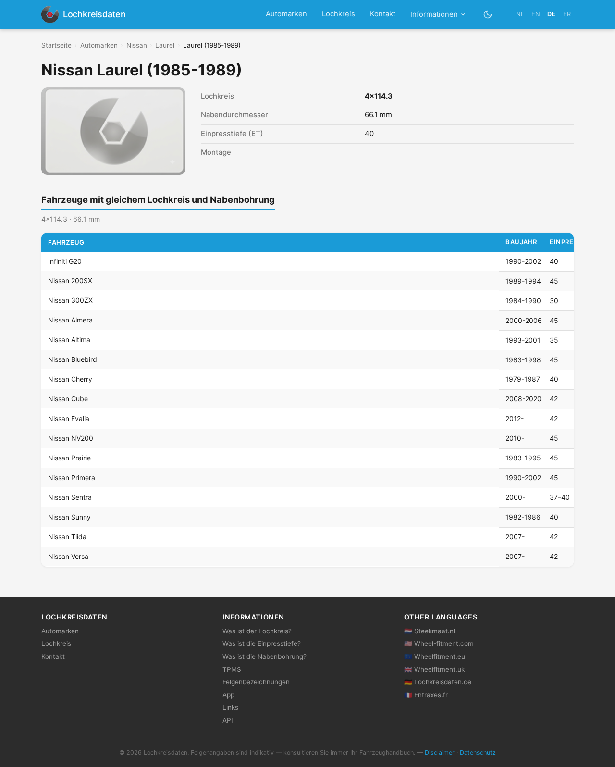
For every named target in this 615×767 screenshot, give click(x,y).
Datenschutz (478, 752)
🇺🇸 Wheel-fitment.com (439, 643)
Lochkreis (338, 14)
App (228, 695)
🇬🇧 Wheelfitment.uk (434, 669)
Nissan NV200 (70, 438)
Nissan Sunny (69, 517)
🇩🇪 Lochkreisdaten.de (437, 682)
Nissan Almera (70, 320)
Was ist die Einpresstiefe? (261, 643)
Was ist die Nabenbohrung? (264, 656)
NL (520, 14)
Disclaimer (440, 752)
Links (230, 707)
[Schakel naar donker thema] (487, 14)
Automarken (286, 14)
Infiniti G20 (65, 261)
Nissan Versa (68, 556)
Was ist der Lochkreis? (257, 631)
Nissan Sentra (70, 497)
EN (535, 14)
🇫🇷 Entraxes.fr (426, 695)
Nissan (136, 45)
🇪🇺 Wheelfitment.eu (434, 656)
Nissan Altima (69, 340)
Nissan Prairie (69, 458)
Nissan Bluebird (72, 360)
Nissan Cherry (70, 379)
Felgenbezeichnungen (256, 682)
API (227, 720)
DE (551, 14)
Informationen (434, 14)
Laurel (164, 45)
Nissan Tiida (67, 536)
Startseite (56, 45)
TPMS (231, 669)
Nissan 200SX (70, 281)
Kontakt (382, 14)
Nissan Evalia (68, 418)
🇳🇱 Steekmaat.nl (429, 631)
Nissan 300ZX (70, 301)
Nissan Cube (68, 399)
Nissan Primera (71, 477)
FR (567, 14)
